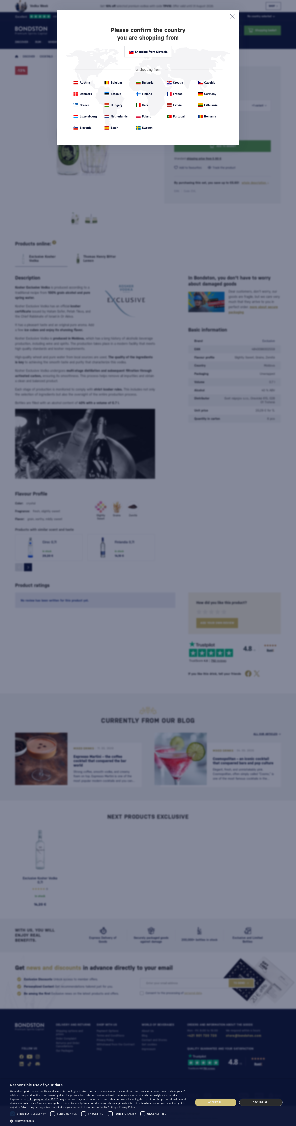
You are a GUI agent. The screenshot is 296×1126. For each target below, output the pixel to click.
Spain (114, 127)
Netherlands (119, 116)
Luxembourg (88, 116)
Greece (84, 105)
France (177, 94)
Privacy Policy (127, 1107)
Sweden (147, 127)
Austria (85, 82)
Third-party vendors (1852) (43, 1099)
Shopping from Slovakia (151, 51)
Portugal (179, 116)
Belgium (116, 82)
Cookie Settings (108, 1107)
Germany (210, 94)
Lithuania (210, 105)
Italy (145, 105)
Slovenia (85, 127)
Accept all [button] (215, 1102)
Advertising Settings (32, 1107)
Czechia (209, 82)
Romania (210, 116)
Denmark (86, 94)
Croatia (178, 82)
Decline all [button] (261, 1102)
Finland (147, 94)
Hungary (116, 105)
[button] (99, 1121)
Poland (146, 116)
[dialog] (148, 1102)
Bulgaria (147, 82)
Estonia (116, 94)
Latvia (177, 105)
